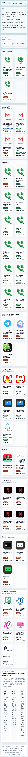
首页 (9, 3)
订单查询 (15, 3)
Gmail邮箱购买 (21, 44)
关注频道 (14, 22)
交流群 (9, 22)
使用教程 (20, 22)
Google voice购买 (9, 44)
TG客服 (4, 22)
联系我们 (21, 3)
